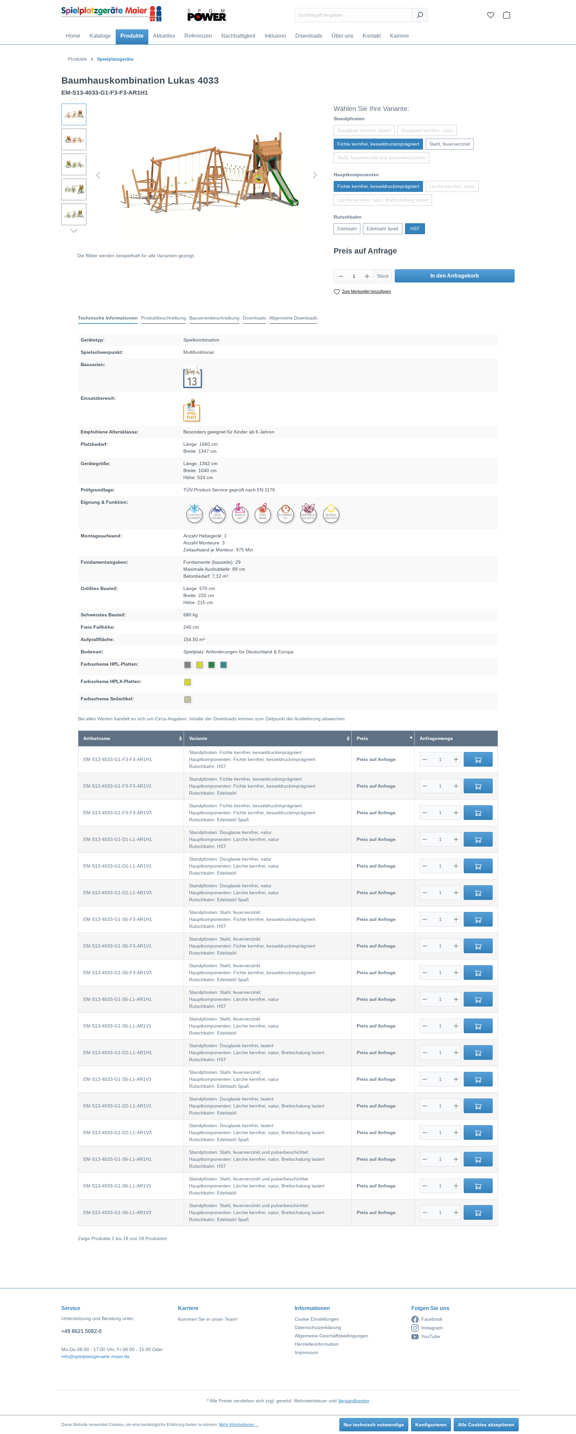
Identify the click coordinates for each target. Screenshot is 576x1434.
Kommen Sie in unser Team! (208, 1319)
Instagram (432, 1327)
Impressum (306, 1352)
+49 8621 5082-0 (81, 1331)
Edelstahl (347, 228)
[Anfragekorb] (507, 15)
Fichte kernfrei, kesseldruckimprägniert (378, 144)
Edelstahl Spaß (383, 228)
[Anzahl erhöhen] (367, 276)
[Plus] (456, 759)
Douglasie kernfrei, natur (427, 130)
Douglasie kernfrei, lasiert (364, 130)
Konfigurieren (431, 1424)
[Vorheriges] (98, 175)
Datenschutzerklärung (318, 1327)
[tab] (108, 318)
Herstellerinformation (317, 1344)
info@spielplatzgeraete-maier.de (95, 1356)
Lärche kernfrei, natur (452, 186)
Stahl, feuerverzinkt (449, 144)
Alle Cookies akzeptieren (486, 1424)
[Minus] (425, 759)
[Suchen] (420, 15)
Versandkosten (353, 1400)
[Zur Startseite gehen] (111, 13)
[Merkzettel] (491, 15)
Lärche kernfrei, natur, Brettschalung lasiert (382, 200)
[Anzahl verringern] (341, 276)
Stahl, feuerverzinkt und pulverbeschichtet (381, 157)
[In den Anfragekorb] (478, 759)
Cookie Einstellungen (317, 1319)
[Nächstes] (315, 175)
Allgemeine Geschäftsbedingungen (331, 1335)
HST (415, 228)
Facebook (431, 1319)
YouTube (430, 1336)
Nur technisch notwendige (374, 1424)
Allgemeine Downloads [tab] (293, 318)
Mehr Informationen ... (238, 1424)
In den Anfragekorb (454, 276)
